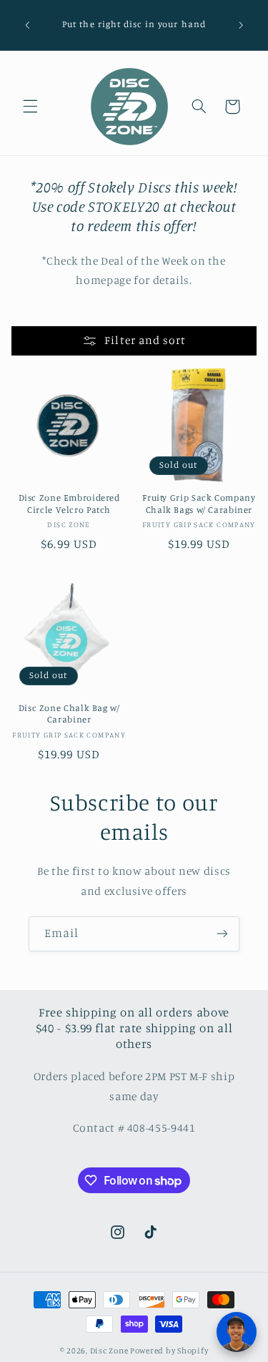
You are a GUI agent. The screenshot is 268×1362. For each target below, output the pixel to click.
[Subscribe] (222, 933)
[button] (30, 106)
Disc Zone (109, 1351)
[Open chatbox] (237, 1332)
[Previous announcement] (27, 25)
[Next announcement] (241, 25)
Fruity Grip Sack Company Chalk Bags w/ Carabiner (198, 503)
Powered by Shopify (169, 1351)
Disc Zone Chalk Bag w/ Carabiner (69, 713)
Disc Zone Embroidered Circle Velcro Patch (69, 503)
